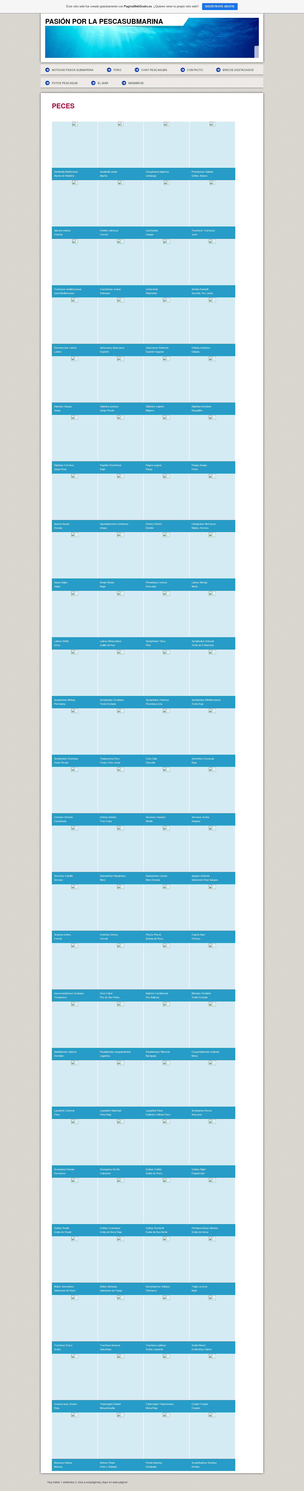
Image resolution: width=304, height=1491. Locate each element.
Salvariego (105, 1349)
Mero (102, 880)
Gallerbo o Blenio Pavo (158, 1114)
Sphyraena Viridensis (157, 347)
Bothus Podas (107, 1462)
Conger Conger (200, 1404)
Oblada (195, 351)
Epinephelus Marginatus (113, 876)
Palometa (105, 293)
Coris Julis (151, 758)
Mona (195, 1056)
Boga (102, 586)
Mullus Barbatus (108, 1286)
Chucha (58, 234)
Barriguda (151, 1056)
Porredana (59, 704)
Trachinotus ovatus (110, 289)
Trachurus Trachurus (203, 230)
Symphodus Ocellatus (112, 700)
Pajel (102, 469)
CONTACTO (195, 70)
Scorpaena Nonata (64, 1169)
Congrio (196, 1408)
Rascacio (197, 1114)
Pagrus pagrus (154, 465)
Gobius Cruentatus (110, 1228)
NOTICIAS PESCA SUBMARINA (72, 70)
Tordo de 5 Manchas (203, 645)
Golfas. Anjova (199, 175)
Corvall (58, 938)
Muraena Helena (63, 1462)
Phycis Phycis (153, 934)
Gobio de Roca (154, 1173)
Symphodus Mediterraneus (206, 700)
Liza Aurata (152, 230)
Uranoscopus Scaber (65, 1404)
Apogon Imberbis (201, 876)
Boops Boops (107, 582)
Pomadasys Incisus (156, 582)
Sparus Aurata (61, 524)
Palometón (151, 293)
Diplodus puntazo (109, 406)
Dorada (58, 528)
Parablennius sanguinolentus (115, 1052)
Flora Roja (105, 1114)
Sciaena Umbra (62, 934)
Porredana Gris (154, 704)
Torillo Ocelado (200, 997)
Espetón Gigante (155, 351)
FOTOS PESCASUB (65, 83)
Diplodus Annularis (201, 406)
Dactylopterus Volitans (158, 1286)
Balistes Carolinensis (157, 993)
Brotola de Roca (154, 938)
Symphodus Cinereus (157, 700)
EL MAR (103, 83)
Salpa (57, 586)
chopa (103, 528)
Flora (57, 1114)
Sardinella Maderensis (66, 171)
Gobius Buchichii (155, 1228)
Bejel (194, 1290)
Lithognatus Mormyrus (204, 524)
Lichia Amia (152, 289)
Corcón (104, 234)
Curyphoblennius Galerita (205, 1052)
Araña (57, 1349)
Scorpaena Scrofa (110, 1169)
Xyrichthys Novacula (203, 758)
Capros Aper (198, 934)
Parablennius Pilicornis (158, 1052)
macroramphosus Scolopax (69, 993)
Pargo (149, 469)
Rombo (195, 1466)
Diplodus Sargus (63, 406)
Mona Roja (151, 1408)
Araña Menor (199, 1345)
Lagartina (105, 1056)
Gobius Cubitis (154, 1169)
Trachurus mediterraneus (68, 289)
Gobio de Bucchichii (156, 1232)
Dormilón (59, 1056)
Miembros (136, 83)
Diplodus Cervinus (64, 465)
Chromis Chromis (63, 817)
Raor (194, 762)
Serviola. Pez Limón (202, 293)
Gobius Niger (199, 1169)
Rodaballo (151, 1466)
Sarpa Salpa (60, 582)
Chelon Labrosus (109, 230)
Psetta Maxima (154, 1462)
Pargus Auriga (199, 465)
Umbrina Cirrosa (109, 934)
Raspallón (197, 410)
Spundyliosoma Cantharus (114, 524)
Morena (58, 1466)
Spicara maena (62, 230)
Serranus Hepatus (156, 817)
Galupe (150, 234)
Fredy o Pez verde (110, 762)
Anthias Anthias (108, 817)
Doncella (150, 762)
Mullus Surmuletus (64, 1286)
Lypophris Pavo (154, 1110)
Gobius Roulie (61, 1228)
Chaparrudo (198, 1173)
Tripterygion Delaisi (110, 1404)
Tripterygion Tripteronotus (160, 1404)
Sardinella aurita (108, 171)
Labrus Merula (199, 582)
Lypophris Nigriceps (111, 1110)
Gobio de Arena (200, 1232)
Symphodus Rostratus (66, 758)
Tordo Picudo (61, 762)
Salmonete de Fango (111, 1290)
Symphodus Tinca (155, 641)
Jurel (194, 234)
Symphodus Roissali (203, 641)
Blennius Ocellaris (201, 993)
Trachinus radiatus (156, 1345)
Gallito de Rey (107, 645)
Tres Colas (106, 821)
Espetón (104, 351)
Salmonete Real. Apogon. (205, 880)
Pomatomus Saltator (202, 171)
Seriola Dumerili (200, 289)
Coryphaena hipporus (157, 171)
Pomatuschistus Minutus (205, 1228)
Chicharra (151, 1290)
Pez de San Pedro (110, 997)
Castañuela (60, 821)
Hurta (195, 469)
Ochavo (196, 938)
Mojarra (150, 410)
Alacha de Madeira (64, 175)
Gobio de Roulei (62, 1232)
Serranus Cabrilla (63, 876)
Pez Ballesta (152, 997)
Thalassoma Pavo (110, 758)
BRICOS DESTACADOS (238, 70)
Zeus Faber (106, 993)
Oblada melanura (201, 347)
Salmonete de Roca (64, 1290)
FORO (117, 70)
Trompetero (60, 997)
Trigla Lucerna (199, 1286)
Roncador (151, 586)
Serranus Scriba (200, 817)
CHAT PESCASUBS (154, 70)
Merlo (195, 586)
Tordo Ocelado (108, 704)
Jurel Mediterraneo (64, 293)
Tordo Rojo (197, 704)
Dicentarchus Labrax (65, 347)
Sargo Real (60, 469)
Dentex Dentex (154, 524)
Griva (57, 645)
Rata (56, 1408)
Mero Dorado (153, 880)
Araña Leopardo (154, 1349)
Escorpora (59, 1173)
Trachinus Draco (63, 1345)
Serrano (58, 880)
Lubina (57, 351)
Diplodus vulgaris (155, 406)
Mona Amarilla (107, 1408)
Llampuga (151, 175)
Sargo (57, 410)
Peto (148, 645)
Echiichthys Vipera (202, 1349)
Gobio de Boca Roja (111, 1232)
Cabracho (105, 1173)
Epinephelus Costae (156, 876)
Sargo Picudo (107, 410)
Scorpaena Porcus (202, 1110)
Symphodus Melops (64, 700)
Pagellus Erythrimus (111, 465)
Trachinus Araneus (110, 1345)
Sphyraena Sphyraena (112, 347)
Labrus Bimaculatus (110, 641)
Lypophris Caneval (64, 1110)
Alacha (103, 175)
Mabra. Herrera (200, 528)
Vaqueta (196, 821)
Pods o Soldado (108, 1466)
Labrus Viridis (61, 641)
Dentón (150, 528)
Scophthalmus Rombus (204, 1462)
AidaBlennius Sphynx (65, 1052)
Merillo (149, 821)
